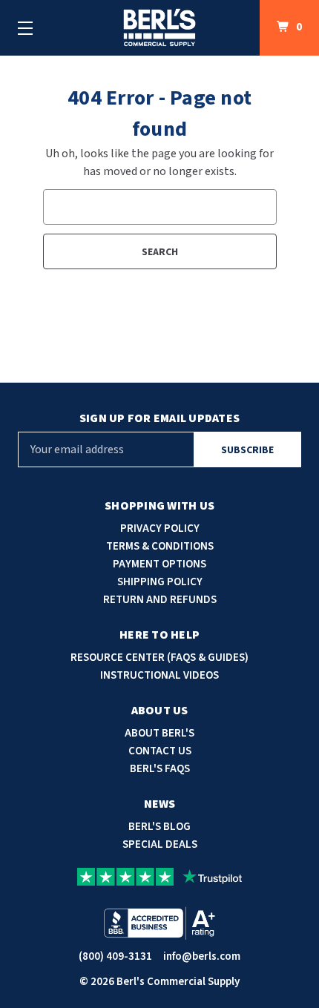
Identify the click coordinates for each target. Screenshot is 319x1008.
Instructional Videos (159, 675)
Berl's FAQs (160, 769)
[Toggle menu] (25, 28)
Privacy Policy (160, 528)
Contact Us (159, 751)
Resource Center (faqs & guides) (159, 657)
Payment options (159, 564)
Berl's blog (159, 826)
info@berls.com (201, 956)
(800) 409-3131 (115, 956)
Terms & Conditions (160, 546)
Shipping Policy (160, 582)
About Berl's (159, 733)
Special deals (159, 844)
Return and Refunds (160, 599)
